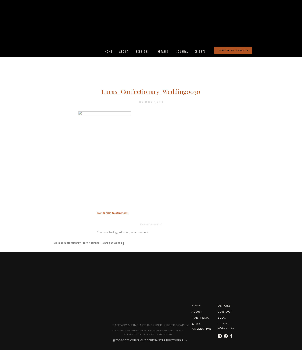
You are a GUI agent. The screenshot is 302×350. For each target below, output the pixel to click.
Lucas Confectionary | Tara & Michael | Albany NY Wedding (90, 243)
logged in (119, 232)
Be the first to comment (112, 213)
